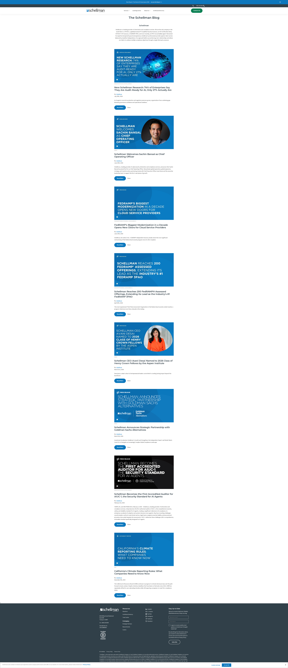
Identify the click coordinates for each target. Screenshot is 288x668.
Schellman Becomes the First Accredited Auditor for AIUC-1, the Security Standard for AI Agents (143, 495)
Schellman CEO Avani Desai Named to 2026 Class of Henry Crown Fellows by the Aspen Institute (143, 362)
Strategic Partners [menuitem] (127, 624)
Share (128, 107)
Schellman (119, 94)
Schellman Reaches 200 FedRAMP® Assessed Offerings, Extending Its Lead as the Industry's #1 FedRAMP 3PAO (142, 294)
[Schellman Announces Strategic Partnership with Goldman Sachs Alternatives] (144, 405)
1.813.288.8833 (103, 627)
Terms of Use (117, 651)
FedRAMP (116, 221)
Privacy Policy (182, 637)
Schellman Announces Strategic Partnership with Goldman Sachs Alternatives (142, 428)
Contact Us (196, 11)
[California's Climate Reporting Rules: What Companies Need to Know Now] (144, 549)
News (115, 83)
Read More (120, 107)
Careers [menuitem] (124, 630)
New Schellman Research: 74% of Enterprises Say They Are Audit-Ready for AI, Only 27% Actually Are (143, 88)
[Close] (285, 665)
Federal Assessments (130, 221)
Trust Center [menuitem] (126, 617)
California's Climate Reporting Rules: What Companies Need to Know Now (138, 572)
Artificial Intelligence (125, 83)
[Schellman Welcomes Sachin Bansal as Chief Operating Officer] (144, 132)
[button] (126, 10)
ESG (115, 567)
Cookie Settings (215, 665)
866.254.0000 (199, 6)
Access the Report (155, 2)
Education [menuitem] (125, 611)
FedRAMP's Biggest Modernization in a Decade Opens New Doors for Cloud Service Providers (141, 226)
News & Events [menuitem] (126, 627)
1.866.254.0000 (105, 623)
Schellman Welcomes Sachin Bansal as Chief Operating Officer (139, 155)
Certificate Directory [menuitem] (128, 614)
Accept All (226, 665)
